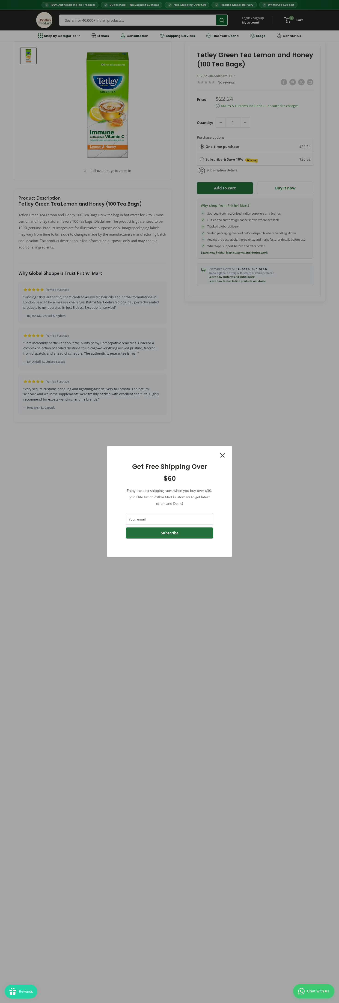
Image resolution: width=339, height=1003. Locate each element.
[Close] (222, 455)
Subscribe (169, 533)
